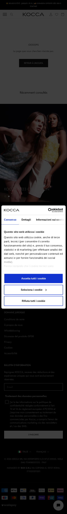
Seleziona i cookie (31, 289)
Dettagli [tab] (26, 219)
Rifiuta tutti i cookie (33, 300)
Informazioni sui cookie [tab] (50, 219)
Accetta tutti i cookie (33, 278)
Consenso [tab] (10, 219)
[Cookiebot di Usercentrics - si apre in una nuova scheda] (48, 210)
